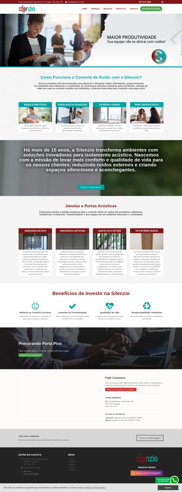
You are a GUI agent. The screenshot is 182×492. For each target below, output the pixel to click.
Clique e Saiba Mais (90, 187)
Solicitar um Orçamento (30, 355)
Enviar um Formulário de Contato (120, 389)
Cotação (151, 9)
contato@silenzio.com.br (75, 2)
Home (84, 9)
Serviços (107, 9)
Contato (134, 9)
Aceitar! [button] (168, 488)
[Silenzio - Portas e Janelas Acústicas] (33, 9)
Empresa (95, 9)
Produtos (121, 9)
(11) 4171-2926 (145, 2)
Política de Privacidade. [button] (95, 488)
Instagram (148, 473)
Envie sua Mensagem (150, 437)
